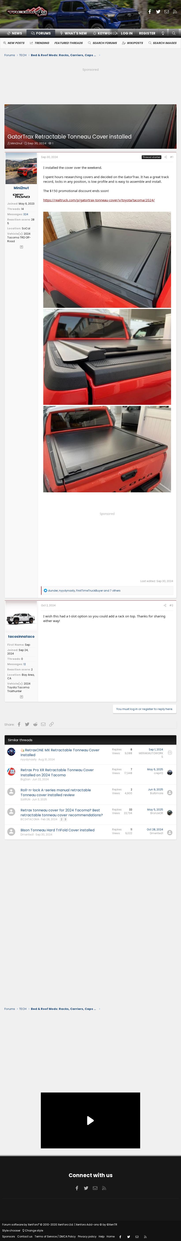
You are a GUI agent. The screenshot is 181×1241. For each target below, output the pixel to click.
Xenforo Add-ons (96, 1224)
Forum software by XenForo (38, 1224)
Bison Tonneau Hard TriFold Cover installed (57, 830)
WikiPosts (135, 43)
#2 (171, 605)
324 (25, 214)
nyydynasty (29, 759)
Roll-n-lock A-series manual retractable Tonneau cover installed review (56, 793)
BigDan (25, 779)
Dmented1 (27, 834)
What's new (76, 33)
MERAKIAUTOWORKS (151, 755)
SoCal (26, 228)
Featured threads (68, 43)
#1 (171, 157)
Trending (41, 43)
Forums (43, 33)
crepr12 (158, 773)
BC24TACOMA (30, 819)
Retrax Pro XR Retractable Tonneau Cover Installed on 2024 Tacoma (57, 772)
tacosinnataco (21, 636)
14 (22, 209)
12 (24, 664)
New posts (16, 43)
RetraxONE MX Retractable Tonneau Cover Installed (60, 753)
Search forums (104, 43)
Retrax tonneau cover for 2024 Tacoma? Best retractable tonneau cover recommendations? (62, 813)
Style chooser (11, 1230)
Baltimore (156, 793)
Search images (164, 43)
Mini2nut (16, 143)
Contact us (24, 1236)
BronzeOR (156, 813)
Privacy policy (87, 1236)
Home (111, 1236)
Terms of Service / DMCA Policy (55, 1236)
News (17, 33)
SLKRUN (25, 799)
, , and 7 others (84, 590)
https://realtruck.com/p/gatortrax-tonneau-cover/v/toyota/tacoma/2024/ (99, 200)
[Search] (174, 33)
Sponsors (8, 1236)
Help (101, 1236)
